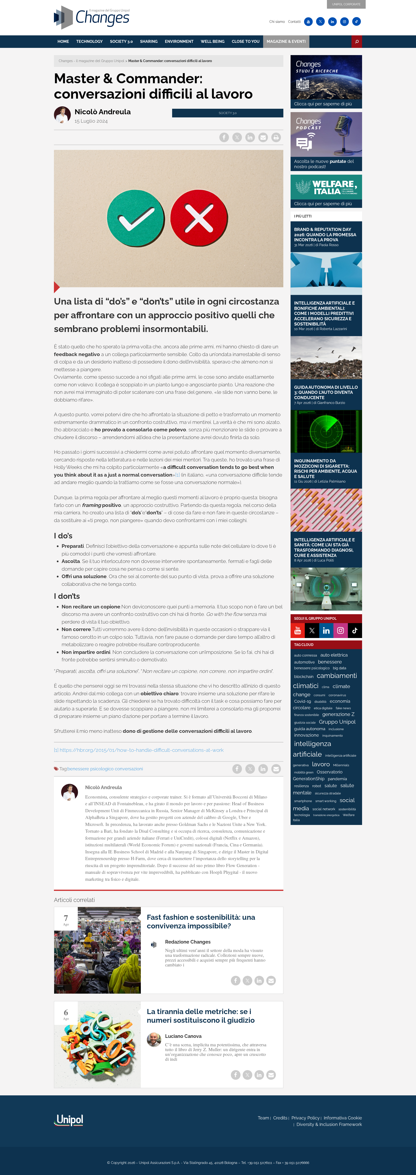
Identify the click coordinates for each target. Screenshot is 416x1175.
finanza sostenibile (306, 715)
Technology (89, 41)
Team (263, 1117)
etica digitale (323, 708)
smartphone (303, 801)
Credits (280, 1117)
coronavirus (337, 695)
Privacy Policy (306, 1117)
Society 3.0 (121, 41)
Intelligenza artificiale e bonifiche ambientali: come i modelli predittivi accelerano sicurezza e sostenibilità (324, 313)
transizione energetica (326, 815)
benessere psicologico (90, 768)
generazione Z (338, 714)
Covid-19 (302, 701)
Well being (213, 41)
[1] (177, 475)
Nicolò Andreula (103, 112)
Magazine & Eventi (286, 41)
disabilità (320, 701)
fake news (343, 708)
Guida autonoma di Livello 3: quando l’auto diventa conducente (326, 392)
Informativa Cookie (343, 1117)
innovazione (306, 735)
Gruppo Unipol (337, 722)
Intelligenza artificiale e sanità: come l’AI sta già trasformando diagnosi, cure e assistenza (324, 547)
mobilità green (303, 772)
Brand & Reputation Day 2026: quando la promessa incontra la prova (325, 234)
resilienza (301, 786)
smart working (325, 801)
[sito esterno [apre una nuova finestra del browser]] (68, 1120)
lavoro (321, 764)
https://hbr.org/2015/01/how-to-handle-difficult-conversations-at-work (142, 750)
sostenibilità (347, 809)
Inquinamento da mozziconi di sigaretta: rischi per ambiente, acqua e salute (325, 468)
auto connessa (305, 655)
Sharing (149, 41)
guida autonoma (309, 728)
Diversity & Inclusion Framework (329, 1124)
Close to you (246, 41)
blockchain (303, 676)
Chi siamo (277, 22)
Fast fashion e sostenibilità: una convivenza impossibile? (201, 921)
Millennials (341, 765)
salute (331, 785)
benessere (330, 662)
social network (323, 809)
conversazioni (129, 768)
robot (316, 786)
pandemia (337, 778)
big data (339, 668)
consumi (319, 695)
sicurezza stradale (328, 793)
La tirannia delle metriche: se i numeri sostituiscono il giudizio (201, 1015)
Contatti (294, 22)
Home (63, 41)
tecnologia (302, 815)
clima (325, 687)
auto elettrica (334, 655)
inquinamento (332, 735)
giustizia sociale (305, 722)
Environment (179, 41)
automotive (304, 662)
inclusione (336, 729)
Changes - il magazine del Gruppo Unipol (91, 61)
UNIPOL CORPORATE (346, 4)
